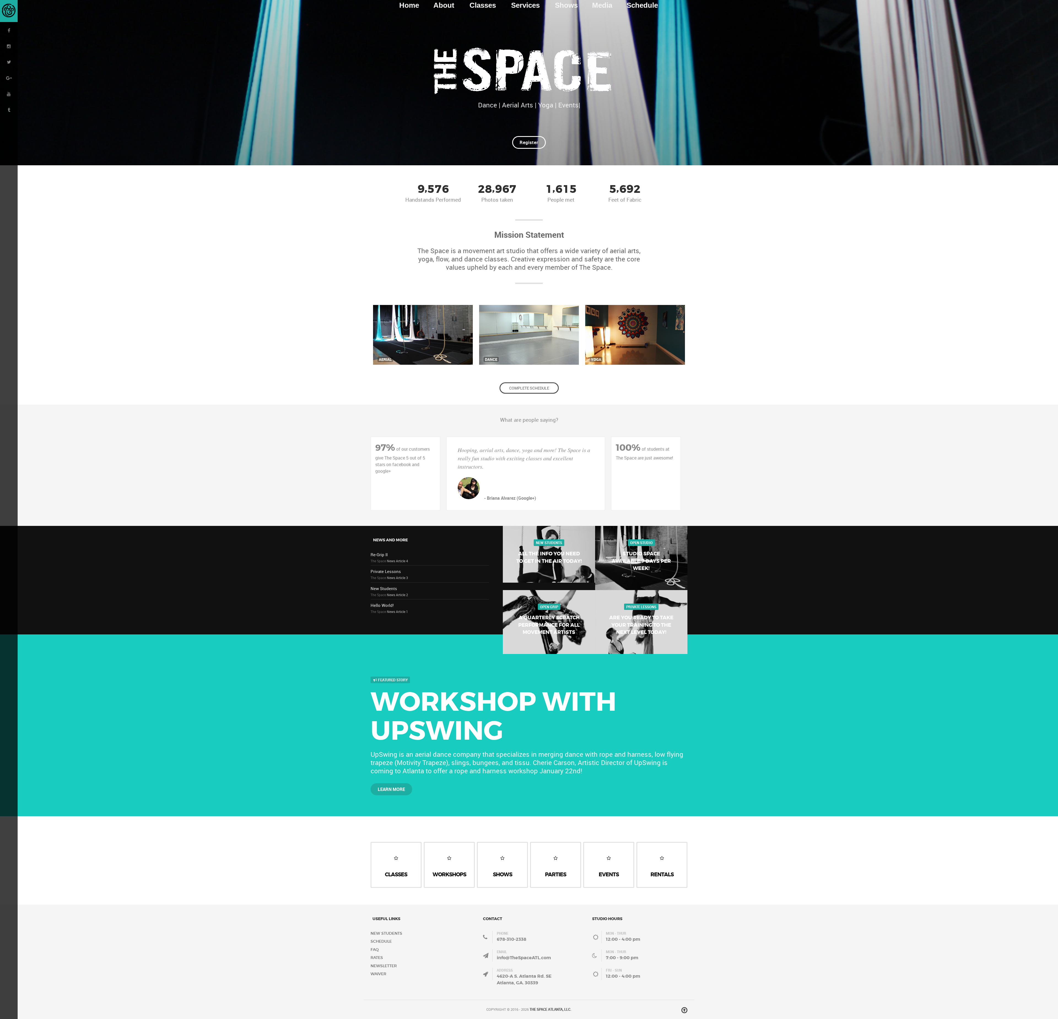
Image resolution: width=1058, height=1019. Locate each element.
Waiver (378, 973)
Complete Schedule (529, 388)
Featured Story (392, 679)
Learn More (391, 789)
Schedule (381, 941)
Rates (377, 957)
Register (529, 142)
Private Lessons (386, 571)
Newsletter (384, 965)
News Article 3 (397, 577)
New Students (384, 588)
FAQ (375, 949)
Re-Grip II (379, 554)
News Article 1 (397, 611)
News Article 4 (397, 561)
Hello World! (382, 605)
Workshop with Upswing (493, 716)
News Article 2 (397, 595)
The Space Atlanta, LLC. (550, 1009)
